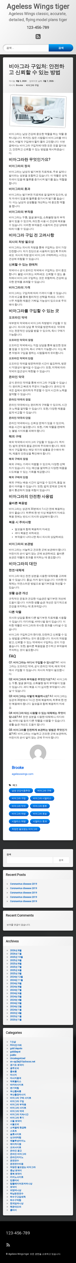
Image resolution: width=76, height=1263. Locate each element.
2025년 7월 (16, 967)
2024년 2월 (16, 1006)
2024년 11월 (16, 980)
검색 (9, 854)
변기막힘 (14, 1088)
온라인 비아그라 (18, 1154)
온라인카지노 (16, 1157)
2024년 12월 (16, 977)
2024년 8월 (16, 986)
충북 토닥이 (16, 1173)
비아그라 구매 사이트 (20, 1098)
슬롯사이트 (15, 1134)
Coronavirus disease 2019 (23, 884)
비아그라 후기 (17, 1117)
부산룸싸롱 (15, 1091)
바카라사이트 (16, 1084)
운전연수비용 (16, 1164)
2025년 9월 (16, 960)
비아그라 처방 (19, 813)
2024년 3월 (16, 1003)
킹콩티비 (14, 1180)
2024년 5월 (16, 996)
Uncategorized (17, 1058)
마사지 (13, 1075)
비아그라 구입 (32, 85)
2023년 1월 (16, 1016)
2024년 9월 (16, 983)
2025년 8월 (16, 963)
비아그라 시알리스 (42, 798)
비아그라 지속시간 (19, 1114)
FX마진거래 (16, 1045)
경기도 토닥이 (17, 1065)
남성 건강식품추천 (21, 790)
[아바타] (38, 753)
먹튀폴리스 (15, 1081)
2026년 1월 (16, 953)
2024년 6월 (16, 993)
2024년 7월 (16, 990)
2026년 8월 (16, 950)
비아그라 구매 (44, 790)
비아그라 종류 (40, 806)
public (13, 1055)
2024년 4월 (16, 1000)
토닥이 (13, 1187)
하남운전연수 (16, 1193)
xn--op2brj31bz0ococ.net (22, 1061)
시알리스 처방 (19, 821)
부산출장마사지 (18, 1094)
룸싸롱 (13, 1071)
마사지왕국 (15, 1078)
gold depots (16, 1048)
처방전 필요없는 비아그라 (24, 829)
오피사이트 (15, 1147)
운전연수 (14, 1160)
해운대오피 (15, 1206)
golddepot (15, 1051)
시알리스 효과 (40, 821)
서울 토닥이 (16, 1121)
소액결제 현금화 (18, 1127)
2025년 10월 (16, 957)
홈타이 (13, 1210)
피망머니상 (15, 1190)
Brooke (19, 85)
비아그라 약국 (19, 806)
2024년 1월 (16, 1009)
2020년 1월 (16, 1019)
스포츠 (13, 1131)
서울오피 (14, 1124)
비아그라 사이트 (18, 1108)
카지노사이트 (16, 1177)
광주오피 (14, 1068)
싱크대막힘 (15, 1137)
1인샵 (13, 1042)
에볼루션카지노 (18, 1141)
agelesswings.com (22, 773)
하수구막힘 (15, 1200)
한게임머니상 (16, 1203)
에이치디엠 (15, 1144)
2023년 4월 (16, 1013)
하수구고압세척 (18, 1197)
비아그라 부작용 (18, 1104)
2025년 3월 (16, 973)
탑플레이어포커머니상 (21, 1183)
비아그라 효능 (40, 813)
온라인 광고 (16, 1150)
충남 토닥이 (16, 1170)
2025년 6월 (16, 970)
